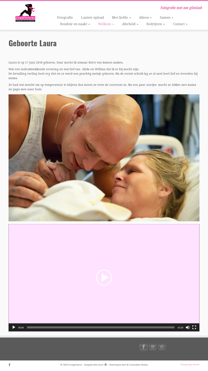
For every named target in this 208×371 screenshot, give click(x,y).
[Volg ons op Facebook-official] (11, 365)
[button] (104, 278)
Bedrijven (154, 24)
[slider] (100, 327)
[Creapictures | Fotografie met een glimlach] (24, 13)
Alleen (144, 17)
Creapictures (75, 364)
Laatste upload (92, 17)
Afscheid (129, 24)
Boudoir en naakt (74, 24)
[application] (104, 277)
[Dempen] (188, 327)
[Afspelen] (14, 327)
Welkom (105, 24)
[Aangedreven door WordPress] (105, 364)
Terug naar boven (189, 364)
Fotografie (65, 17)
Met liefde (120, 17)
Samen (165, 17)
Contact (179, 24)
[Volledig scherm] (194, 327)
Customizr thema (139, 364)
